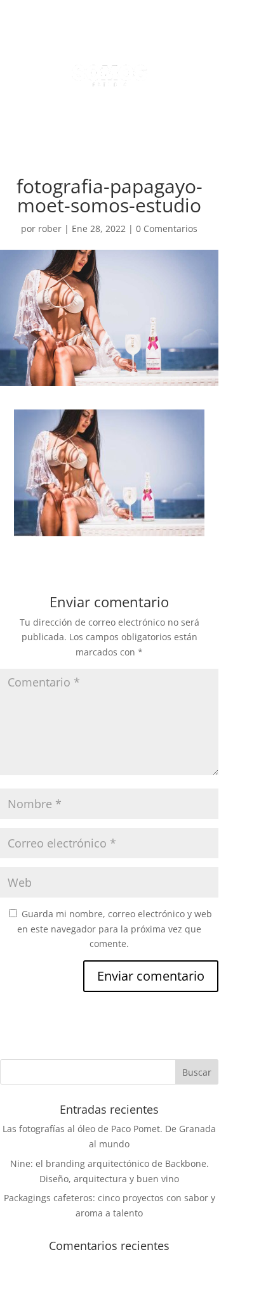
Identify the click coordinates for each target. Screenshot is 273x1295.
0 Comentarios (166, 228)
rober (50, 228)
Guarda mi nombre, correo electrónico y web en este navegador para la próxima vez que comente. (114, 929)
